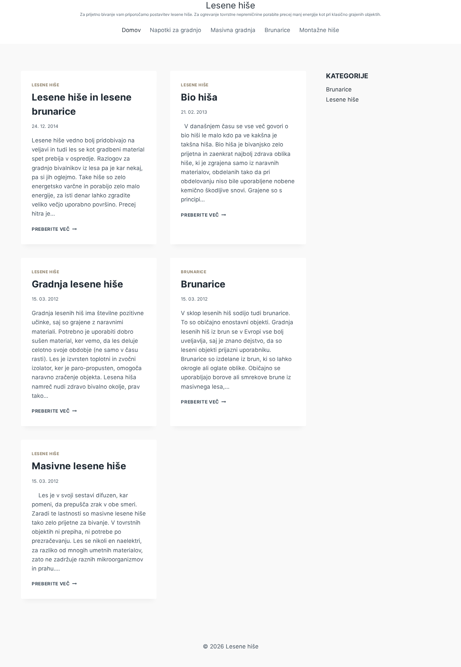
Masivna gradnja (233, 30)
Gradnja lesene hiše (77, 284)
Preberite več (54, 229)
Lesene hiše (45, 84)
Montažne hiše (319, 30)
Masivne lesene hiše (79, 466)
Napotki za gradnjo (175, 30)
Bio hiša (199, 97)
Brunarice (277, 30)
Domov (131, 30)
